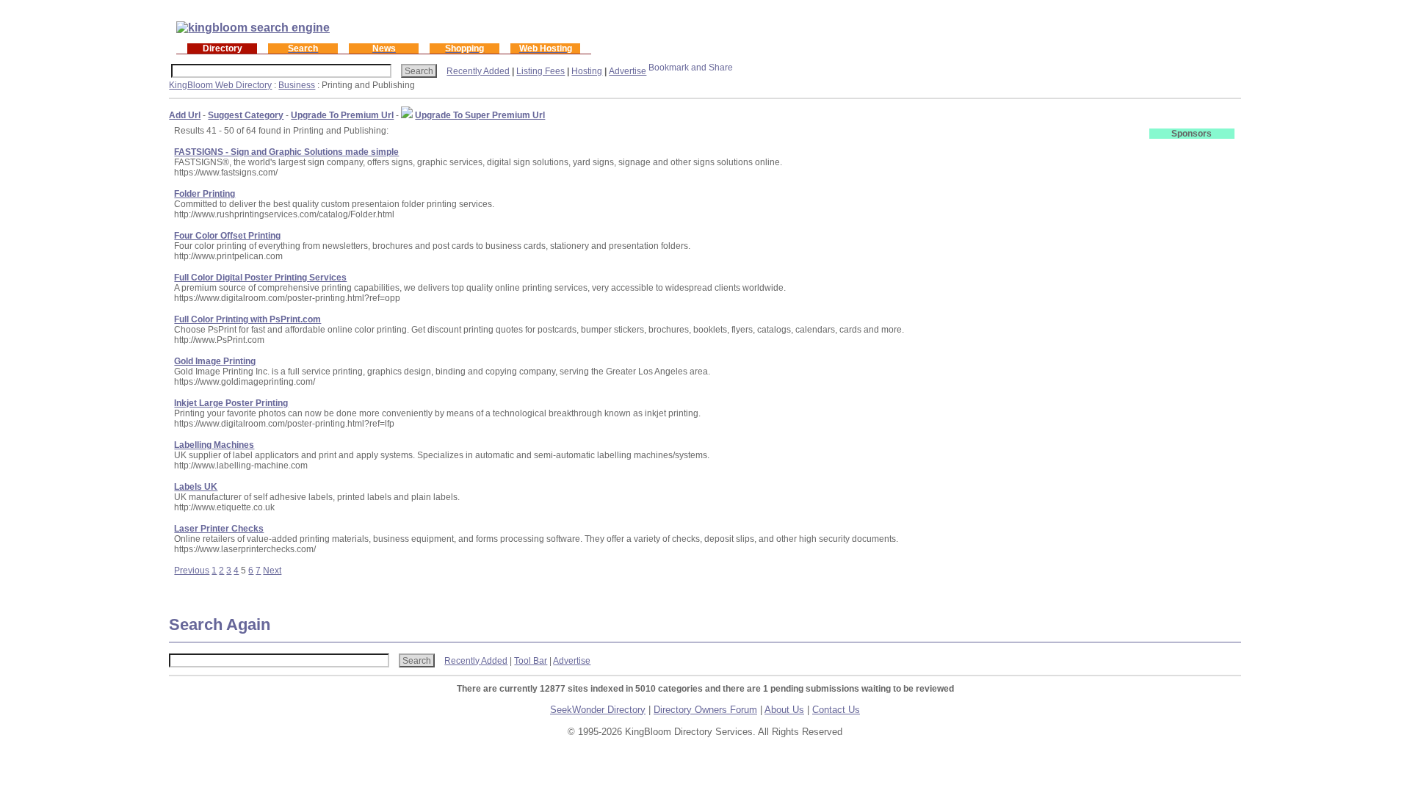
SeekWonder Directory (598, 709)
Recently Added (478, 71)
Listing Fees (540, 71)
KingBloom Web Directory (220, 85)
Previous (191, 570)
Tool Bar (530, 661)
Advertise (627, 71)
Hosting (586, 71)
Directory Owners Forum (705, 709)
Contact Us (836, 709)
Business (296, 85)
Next (272, 570)
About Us (784, 709)
